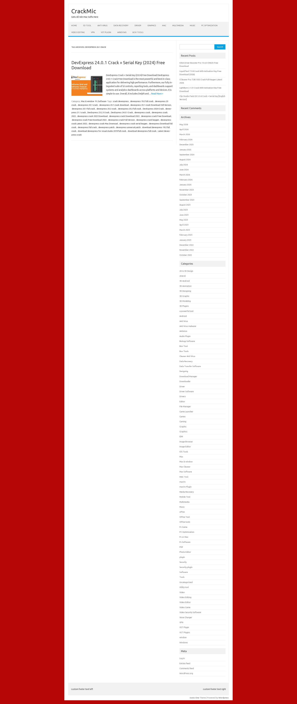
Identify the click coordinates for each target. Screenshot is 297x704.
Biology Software (187, 341)
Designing (183, 371)
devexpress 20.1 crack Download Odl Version (150, 105)
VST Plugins (184, 632)
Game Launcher (186, 411)
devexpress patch (106, 127)
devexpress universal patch (128, 127)
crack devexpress (121, 101)
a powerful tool (186, 311)
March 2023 (184, 230)
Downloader (185, 381)
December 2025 (186, 144)
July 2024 (183, 165)
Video (182, 592)
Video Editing (78, 32)
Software (183, 572)
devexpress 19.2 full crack (141, 101)
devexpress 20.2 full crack (129, 109)
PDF (181, 547)
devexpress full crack (87, 127)
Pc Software (100, 101)
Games (182, 416)
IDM (181, 436)
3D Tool (87, 25)
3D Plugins (184, 306)
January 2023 (185, 240)
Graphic (182, 426)
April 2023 (183, 225)
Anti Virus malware (187, 326)
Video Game (184, 607)
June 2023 (183, 215)
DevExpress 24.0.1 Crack (122, 112)
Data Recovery (121, 25)
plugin (182, 557)
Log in (182, 658)
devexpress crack (142, 112)
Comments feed (186, 668)
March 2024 (184, 175)
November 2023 (186, 190)
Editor (182, 401)
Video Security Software (190, 612)
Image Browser (186, 442)
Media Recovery (186, 492)
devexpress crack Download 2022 (124, 116)
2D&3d (182, 276)
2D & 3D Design (186, 271)
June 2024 (183, 169)
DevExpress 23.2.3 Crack (98, 112)
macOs (182, 482)
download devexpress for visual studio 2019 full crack (102, 131)
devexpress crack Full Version (121, 120)
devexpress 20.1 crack (88, 105)
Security (183, 562)
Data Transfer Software (190, 366)
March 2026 (184, 134)
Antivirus (183, 331)
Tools (182, 577)
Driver (138, 25)
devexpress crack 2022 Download (92, 116)
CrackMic (83, 11)
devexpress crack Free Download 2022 (89, 120)
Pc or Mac (183, 537)
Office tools (184, 522)
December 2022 (186, 245)
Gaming (182, 421)
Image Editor (185, 446)
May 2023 (183, 220)
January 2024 (185, 185)
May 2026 (183, 124)
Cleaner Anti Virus (187, 356)
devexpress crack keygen (147, 120)
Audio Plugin (185, 336)
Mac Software (185, 472)
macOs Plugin (185, 487)
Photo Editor (185, 552)
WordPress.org (186, 673)
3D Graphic (184, 296)
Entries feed (184, 663)
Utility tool (184, 587)
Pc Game (183, 527)
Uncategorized (186, 582)
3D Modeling (185, 301)
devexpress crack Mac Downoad (103, 123)
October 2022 (185, 255)
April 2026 (183, 129)
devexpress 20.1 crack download (114, 105)
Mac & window (87, 101)
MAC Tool (183, 477)
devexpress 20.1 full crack (83, 109)
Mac (164, 25)
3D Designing (185, 291)
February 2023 (185, 235)
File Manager (185, 406)
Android (183, 316)
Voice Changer (185, 617)
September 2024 (186, 154)
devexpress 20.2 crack (106, 109)
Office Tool (184, 517)
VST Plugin (106, 32)
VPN (93, 32)
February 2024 (185, 180)
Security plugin (185, 567)
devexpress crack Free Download (156, 116)
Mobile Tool (184, 497)
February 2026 (185, 139)
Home (74, 25)
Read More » (157, 93)
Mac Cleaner (184, 467)
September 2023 (186, 200)
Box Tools (138, 32)
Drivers (182, 396)
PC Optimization (209, 25)
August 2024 (184, 159)
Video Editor (185, 602)
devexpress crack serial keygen (133, 123)
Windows (121, 32)
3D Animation (185, 286)
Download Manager (188, 376)
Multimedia (178, 25)
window (183, 637)
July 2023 (183, 210)
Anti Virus (102, 25)
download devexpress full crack (142, 131)
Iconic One (194, 698)
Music (192, 25)
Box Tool (183, 346)
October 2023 (185, 195)
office (182, 512)
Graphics (151, 25)
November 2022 (186, 250)
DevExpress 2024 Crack (153, 109)
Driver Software (186, 391)
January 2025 (185, 149)
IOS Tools (183, 452)
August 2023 (184, 205)
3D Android (184, 281)
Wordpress (224, 698)
